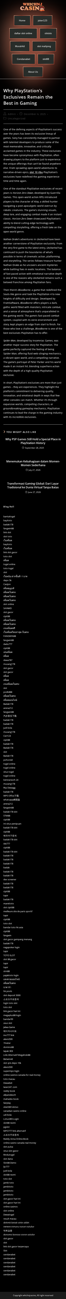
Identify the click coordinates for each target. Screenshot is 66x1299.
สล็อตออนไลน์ (10, 700)
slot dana (8, 1158)
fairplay (7, 1102)
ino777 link (8, 1035)
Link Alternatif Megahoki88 (16, 1054)
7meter (7, 1043)
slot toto (7, 536)
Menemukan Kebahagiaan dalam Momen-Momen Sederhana (33, 463)
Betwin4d (8, 1059)
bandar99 (8, 1019)
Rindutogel (8, 1154)
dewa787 (7, 660)
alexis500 (8, 1039)
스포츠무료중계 (11, 999)
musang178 (9, 664)
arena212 (8, 708)
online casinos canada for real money (22, 1074)
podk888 (7, 692)
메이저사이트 (10, 1031)
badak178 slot (10, 811)
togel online (9, 564)
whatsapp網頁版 (11, 799)
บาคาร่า (7, 987)
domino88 (8, 1047)
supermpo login (11, 1070)
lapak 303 (8, 1051)
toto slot (7, 556)
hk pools (7, 991)
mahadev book (11, 1098)
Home (22, 20)
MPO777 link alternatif (14, 1130)
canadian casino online (14, 1110)
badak (6, 867)
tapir (5, 895)
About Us (33, 71)
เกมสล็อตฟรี (9, 628)
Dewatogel (8, 1214)
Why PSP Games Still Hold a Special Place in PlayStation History (33, 441)
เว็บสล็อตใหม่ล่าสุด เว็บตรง (16, 632)
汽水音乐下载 (10, 715)
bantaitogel (9, 516)
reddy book (9, 1090)
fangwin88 (8, 528)
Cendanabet (23, 59)
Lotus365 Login (11, 1118)
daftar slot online (23, 33)
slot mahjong (44, 46)
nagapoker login (11, 947)
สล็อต (6, 560)
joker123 (42, 20)
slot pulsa (8, 1146)
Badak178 (8, 703)
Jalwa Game (9, 1027)
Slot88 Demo (9, 1162)
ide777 (6, 843)
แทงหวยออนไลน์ (11, 979)
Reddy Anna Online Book (15, 1138)
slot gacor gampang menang (17, 939)
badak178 (8, 524)
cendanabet (9, 1254)
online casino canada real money (19, 1142)
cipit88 (6, 616)
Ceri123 (7, 735)
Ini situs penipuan (12, 823)
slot (5, 572)
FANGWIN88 (9, 636)
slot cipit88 (8, 907)
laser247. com (10, 1087)
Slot (5, 1250)
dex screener (9, 879)
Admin (12, 114)
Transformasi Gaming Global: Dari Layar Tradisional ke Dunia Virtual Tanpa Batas (33, 485)
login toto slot (10, 1003)
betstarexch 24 (10, 779)
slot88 (46, 59)
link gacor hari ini (11, 1011)
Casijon (7, 584)
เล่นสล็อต (7, 652)
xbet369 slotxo (10, 1106)
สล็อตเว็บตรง (9, 592)
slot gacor (8, 612)
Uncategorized (17, 118)
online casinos (10, 1206)
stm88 (6, 971)
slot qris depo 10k (12, 1062)
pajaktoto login (11, 975)
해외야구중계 (10, 835)
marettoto (8, 903)
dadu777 (7, 644)
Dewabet (7, 1082)
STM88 (6, 815)
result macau (9, 1218)
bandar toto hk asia (13, 927)
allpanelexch (9, 1094)
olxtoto (48, 33)
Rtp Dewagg (9, 787)
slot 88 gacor (9, 959)
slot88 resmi (9, 1122)
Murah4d (20, 46)
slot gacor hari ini (11, 1198)
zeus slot (7, 1023)
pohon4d (8, 759)
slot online (8, 604)
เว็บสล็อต (7, 540)
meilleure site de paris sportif (17, 911)
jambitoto (8, 1186)
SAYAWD (7, 608)
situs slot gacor (10, 1150)
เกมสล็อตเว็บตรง (11, 683)
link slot (7, 532)
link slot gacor (10, 552)
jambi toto (8, 1182)
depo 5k (7, 580)
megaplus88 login (12, 1015)
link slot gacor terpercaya (16, 1246)
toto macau (9, 1079)
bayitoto (7, 520)
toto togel (8, 568)
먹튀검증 (7, 1230)
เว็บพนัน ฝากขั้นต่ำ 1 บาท (15, 576)
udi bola (7, 1114)
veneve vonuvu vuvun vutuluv (18, 1226)
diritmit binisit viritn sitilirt (16, 1222)
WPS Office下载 (11, 795)
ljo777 (6, 1166)
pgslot (6, 1126)
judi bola (7, 727)
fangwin (7, 935)
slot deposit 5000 (11, 995)
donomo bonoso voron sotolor (19, 1234)
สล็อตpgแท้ (8, 588)
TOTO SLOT (9, 955)
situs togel (8, 771)
